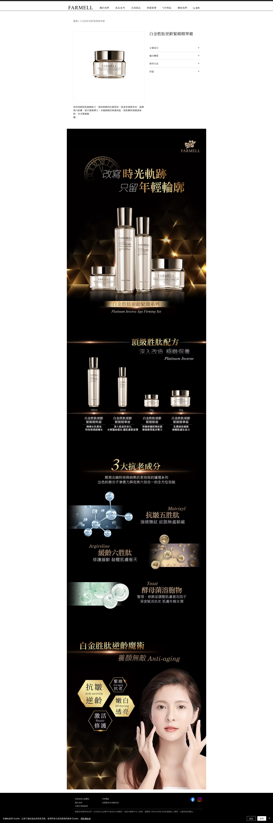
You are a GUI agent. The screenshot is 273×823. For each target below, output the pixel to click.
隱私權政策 (86, 818)
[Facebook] (193, 799)
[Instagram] (199, 799)
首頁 (75, 21)
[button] (120, 8)
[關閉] (269, 818)
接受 (262, 818)
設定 (251, 818)
